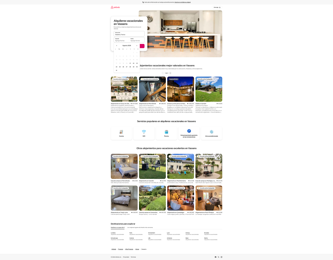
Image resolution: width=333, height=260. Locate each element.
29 (133, 67)
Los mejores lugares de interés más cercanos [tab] (140, 227)
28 (130, 67)
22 (133, 63)
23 (137, 63)
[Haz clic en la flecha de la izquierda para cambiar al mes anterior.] (116, 45)
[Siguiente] (170, 73)
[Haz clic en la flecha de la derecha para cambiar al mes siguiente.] (136, 45)
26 (123, 67)
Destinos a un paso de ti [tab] (117, 227)
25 (120, 67)
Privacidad (126, 257)
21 (130, 63)
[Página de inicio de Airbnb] (115, 7)
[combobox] (129, 35)
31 (116, 70)
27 (126, 67)
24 (116, 67)
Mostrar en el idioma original (183, 2)
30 (137, 67)
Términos (133, 257)
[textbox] (121, 41)
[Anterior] (162, 73)
